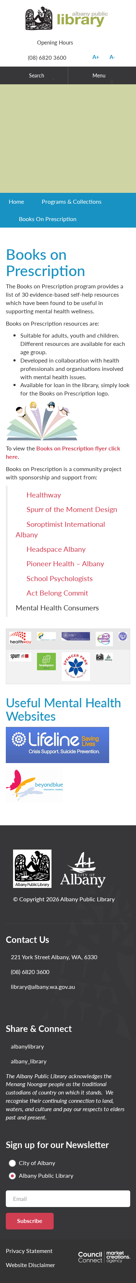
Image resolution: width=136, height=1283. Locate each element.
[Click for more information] (20, 637)
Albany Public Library (46, 1176)
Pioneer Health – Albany (65, 563)
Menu (99, 75)
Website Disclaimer (30, 1265)
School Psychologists (59, 578)
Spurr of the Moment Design (71, 509)
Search (36, 75)
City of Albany (37, 1163)
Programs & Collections (72, 201)
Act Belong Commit (57, 593)
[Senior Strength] (68, 138)
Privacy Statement (29, 1250)
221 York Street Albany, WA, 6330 (54, 957)
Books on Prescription (48, 219)
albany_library (28, 1061)
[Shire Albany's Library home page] (68, 17)
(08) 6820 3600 (47, 57)
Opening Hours (55, 42)
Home (16, 201)
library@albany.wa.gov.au (43, 987)
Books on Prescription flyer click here (63, 452)
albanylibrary (27, 1046)
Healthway (43, 495)
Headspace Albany (56, 549)
